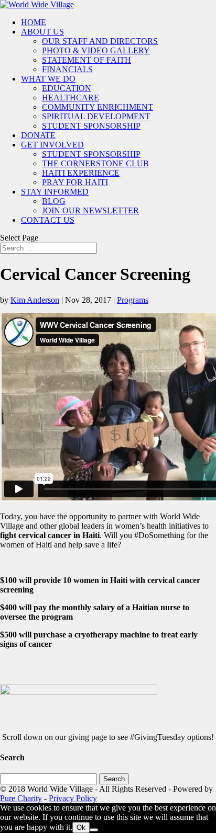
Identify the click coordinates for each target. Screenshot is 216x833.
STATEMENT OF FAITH (86, 59)
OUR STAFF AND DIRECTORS (100, 41)
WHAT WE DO (48, 78)
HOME (33, 22)
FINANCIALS (67, 69)
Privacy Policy (73, 798)
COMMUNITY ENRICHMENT (97, 106)
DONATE (38, 135)
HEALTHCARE (70, 97)
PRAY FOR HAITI (75, 182)
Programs (132, 299)
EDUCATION (66, 88)
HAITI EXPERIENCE (81, 172)
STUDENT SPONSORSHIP (91, 125)
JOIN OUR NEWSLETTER (90, 210)
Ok (81, 827)
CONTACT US (47, 219)
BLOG (54, 201)
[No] (94, 829)
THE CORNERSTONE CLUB (95, 163)
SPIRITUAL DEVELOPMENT (96, 116)
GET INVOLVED (52, 144)
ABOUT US (42, 31)
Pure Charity (21, 798)
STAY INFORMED (55, 191)
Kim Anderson (34, 299)
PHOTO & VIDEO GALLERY (96, 50)
